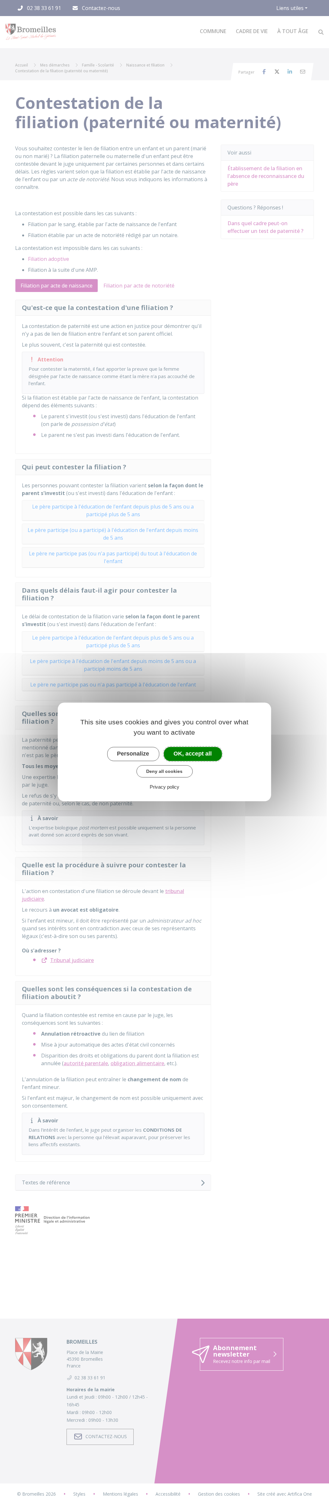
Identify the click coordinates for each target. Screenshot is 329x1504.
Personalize (133, 753)
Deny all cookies (164, 771)
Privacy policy (164, 787)
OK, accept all (192, 753)
